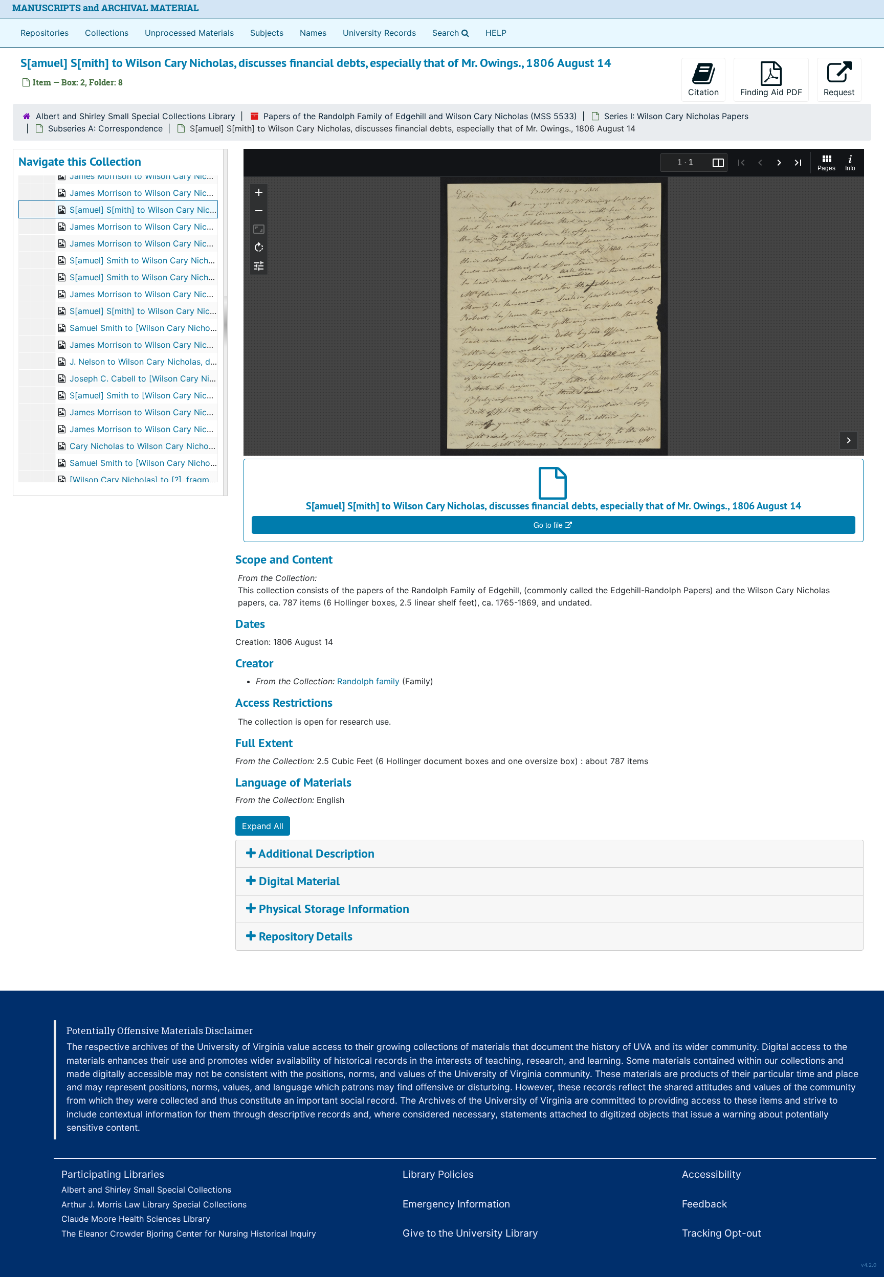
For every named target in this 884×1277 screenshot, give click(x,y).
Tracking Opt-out (721, 1233)
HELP (495, 33)
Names (313, 33)
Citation (703, 92)
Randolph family (368, 681)
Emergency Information (456, 1204)
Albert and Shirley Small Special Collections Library (135, 116)
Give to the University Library (470, 1233)
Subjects (266, 33)
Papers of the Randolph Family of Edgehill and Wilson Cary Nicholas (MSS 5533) (420, 116)
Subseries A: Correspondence (105, 128)
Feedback (704, 1204)
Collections (106, 33)
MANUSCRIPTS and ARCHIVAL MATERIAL (105, 8)
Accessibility (711, 1174)
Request (839, 92)
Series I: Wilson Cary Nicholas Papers (676, 116)
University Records (379, 33)
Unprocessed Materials (189, 33)
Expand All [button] (262, 826)
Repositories (44, 33)
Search (452, 32)
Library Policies (438, 1174)
